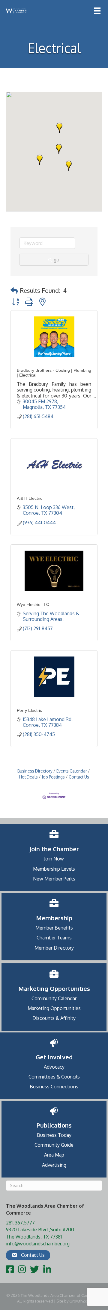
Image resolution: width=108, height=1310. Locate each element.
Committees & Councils (54, 1077)
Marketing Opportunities (54, 1008)
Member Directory (54, 948)
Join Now (54, 859)
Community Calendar (54, 998)
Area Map (54, 1155)
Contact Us (79, 776)
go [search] (56, 260)
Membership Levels (54, 869)
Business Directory (34, 770)
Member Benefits (54, 928)
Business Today (54, 1135)
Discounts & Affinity (54, 1018)
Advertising (54, 1165)
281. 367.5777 (20, 1223)
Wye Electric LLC (33, 604)
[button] (59, 127)
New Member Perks (54, 879)
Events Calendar (71, 770)
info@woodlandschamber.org (38, 1244)
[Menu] (97, 11)
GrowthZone (80, 1301)
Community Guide (54, 1145)
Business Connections (54, 1087)
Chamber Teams (54, 938)
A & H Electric (29, 498)
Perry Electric (29, 710)
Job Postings (53, 776)
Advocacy (54, 1067)
